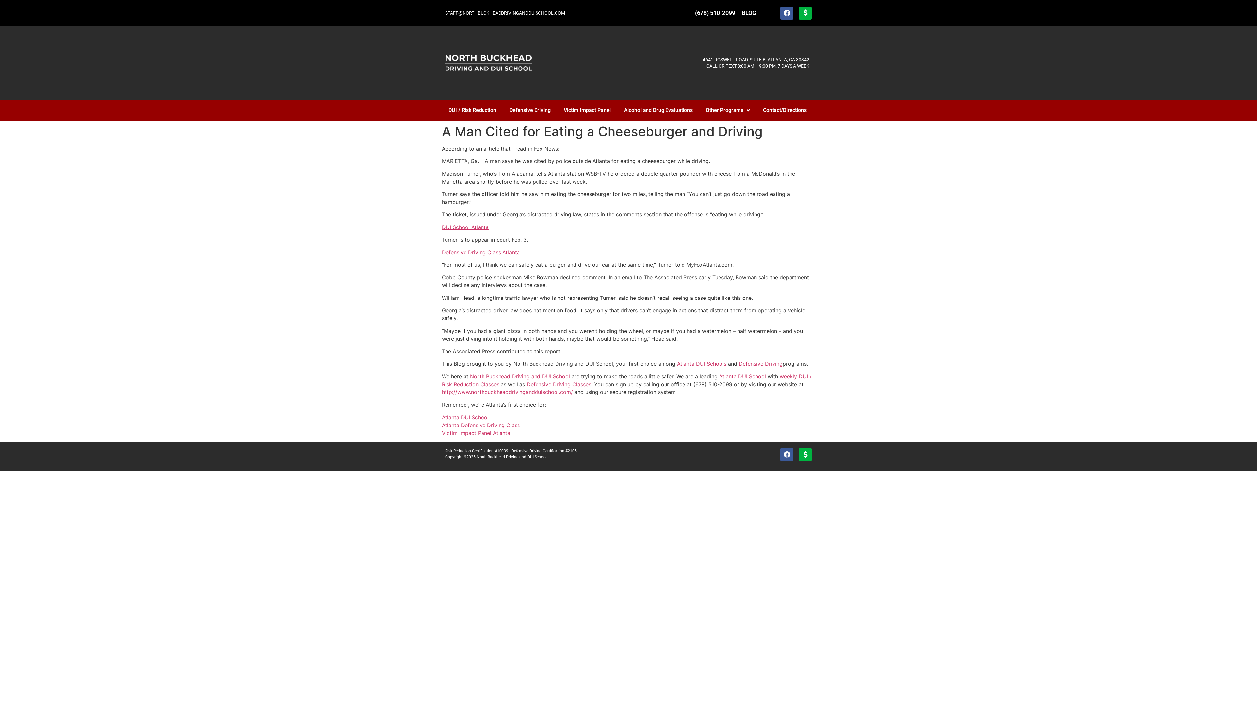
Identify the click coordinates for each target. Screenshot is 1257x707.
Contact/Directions (785, 110)
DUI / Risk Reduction (472, 110)
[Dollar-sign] (805, 13)
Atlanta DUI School (465, 417)
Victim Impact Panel (587, 110)
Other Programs (724, 110)
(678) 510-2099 (715, 12)
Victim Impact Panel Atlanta (476, 433)
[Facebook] (786, 13)
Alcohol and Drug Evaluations (658, 110)
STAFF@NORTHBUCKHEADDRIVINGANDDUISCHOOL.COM (505, 13)
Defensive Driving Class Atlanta (481, 252)
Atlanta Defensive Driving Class (481, 425)
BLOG (749, 12)
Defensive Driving (530, 110)
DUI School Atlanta (465, 227)
